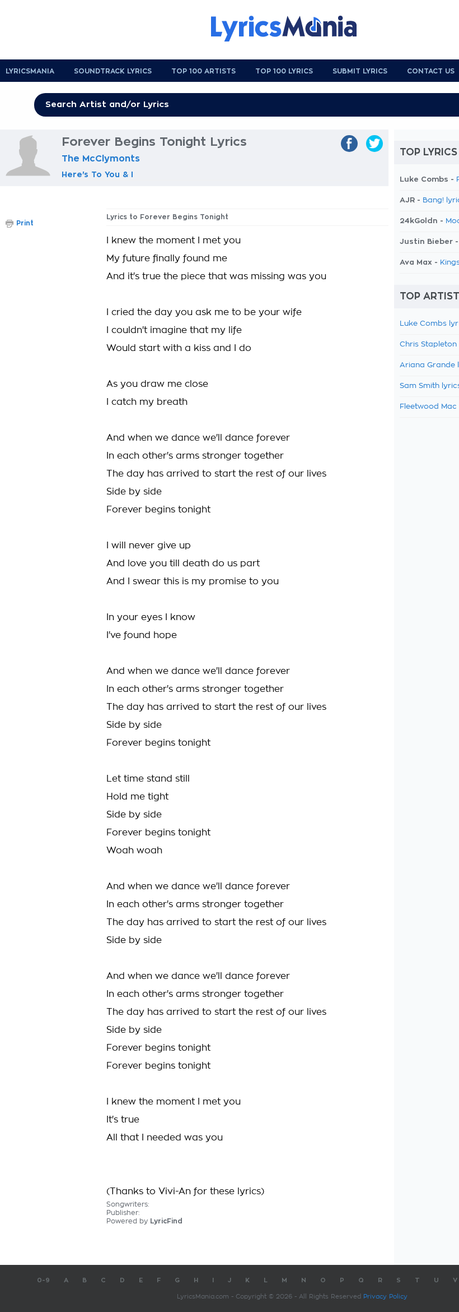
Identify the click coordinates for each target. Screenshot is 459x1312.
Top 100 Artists (203, 71)
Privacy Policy (385, 1296)
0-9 (43, 1280)
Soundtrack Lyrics (113, 71)
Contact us (431, 71)
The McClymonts (101, 158)
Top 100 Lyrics (284, 71)
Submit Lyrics (359, 71)
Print (25, 223)
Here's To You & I (97, 174)
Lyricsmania (30, 71)
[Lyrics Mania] (292, 28)
